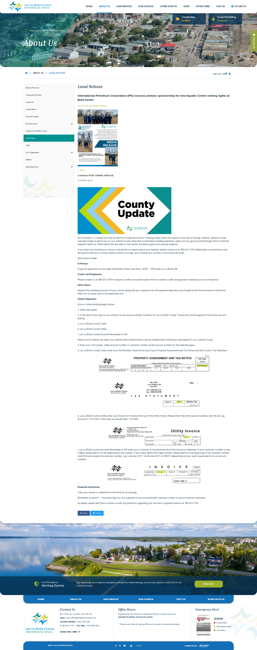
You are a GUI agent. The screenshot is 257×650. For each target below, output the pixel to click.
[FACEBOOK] (115, 646)
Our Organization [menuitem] (32, 152)
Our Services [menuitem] (124, 6)
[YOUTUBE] (125, 646)
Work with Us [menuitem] (168, 6)
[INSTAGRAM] (120, 646)
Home (41, 599)
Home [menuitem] (89, 6)
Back (82, 170)
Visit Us (181, 599)
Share (84, 513)
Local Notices (57, 72)
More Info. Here (68, 631)
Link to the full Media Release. (93, 105)
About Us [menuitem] (104, 6)
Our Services (111, 599)
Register (209, 584)
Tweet (98, 513)
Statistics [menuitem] (29, 159)
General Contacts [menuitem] (32, 116)
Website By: (196, 645)
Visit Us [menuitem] (220, 6)
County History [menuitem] (31, 109)
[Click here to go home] (29, 73)
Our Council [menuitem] (146, 6)
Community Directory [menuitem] (33, 95)
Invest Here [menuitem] (203, 6)
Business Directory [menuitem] (32, 87)
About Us (38, 72)
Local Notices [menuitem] (30, 138)
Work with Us (216, 599)
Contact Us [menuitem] (30, 102)
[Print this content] (230, 73)
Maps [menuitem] (28, 145)
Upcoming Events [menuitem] (32, 167)
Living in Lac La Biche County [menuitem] (36, 131)
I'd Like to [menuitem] (240, 6)
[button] (71, 123)
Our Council (146, 599)
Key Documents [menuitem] (31, 123)
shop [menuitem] (186, 6)
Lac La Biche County (29, 6)
